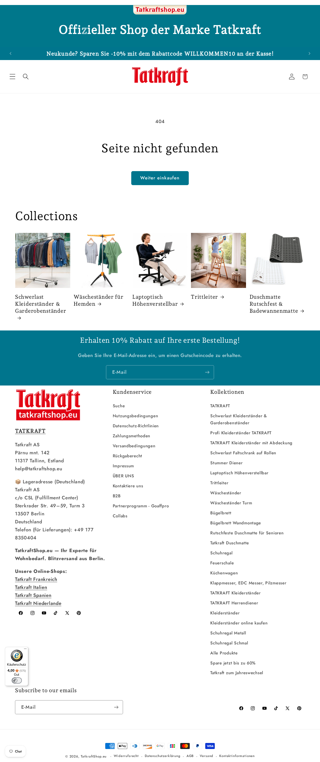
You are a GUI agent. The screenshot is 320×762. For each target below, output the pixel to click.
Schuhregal (221, 553)
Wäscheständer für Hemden (98, 300)
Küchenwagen (224, 573)
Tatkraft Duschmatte (229, 543)
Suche (119, 406)
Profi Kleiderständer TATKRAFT (241, 433)
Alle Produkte (224, 653)
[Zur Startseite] (160, 10)
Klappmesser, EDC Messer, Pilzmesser (248, 583)
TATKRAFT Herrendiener (234, 603)
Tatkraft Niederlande (38, 603)
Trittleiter (204, 297)
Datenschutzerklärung (162, 755)
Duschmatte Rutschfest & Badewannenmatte (274, 304)
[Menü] (25, 650)
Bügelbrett (220, 513)
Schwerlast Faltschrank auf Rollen (243, 453)
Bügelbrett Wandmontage (235, 523)
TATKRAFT (220, 406)
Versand (206, 755)
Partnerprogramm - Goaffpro (141, 506)
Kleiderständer (225, 613)
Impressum (123, 466)
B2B (117, 496)
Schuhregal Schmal (229, 643)
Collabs (120, 516)
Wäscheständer (225, 493)
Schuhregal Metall (228, 633)
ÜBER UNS (123, 476)
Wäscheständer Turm (231, 503)
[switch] (17, 680)
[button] (12, 76)
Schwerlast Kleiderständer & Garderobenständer (40, 304)
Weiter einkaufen (160, 178)
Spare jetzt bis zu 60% (233, 663)
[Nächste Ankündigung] (309, 53)
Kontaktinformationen (237, 755)
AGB (190, 755)
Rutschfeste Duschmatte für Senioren (247, 533)
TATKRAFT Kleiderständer (235, 593)
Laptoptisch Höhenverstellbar (155, 300)
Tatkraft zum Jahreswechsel (236, 673)
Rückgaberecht (127, 456)
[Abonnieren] (207, 372)
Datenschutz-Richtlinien (136, 426)
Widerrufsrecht (126, 755)
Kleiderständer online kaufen (239, 623)
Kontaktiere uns (128, 486)
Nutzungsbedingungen (135, 416)
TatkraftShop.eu (94, 756)
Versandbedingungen (134, 446)
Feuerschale (222, 563)
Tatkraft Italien (31, 587)
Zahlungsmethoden (131, 436)
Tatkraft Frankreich (36, 579)
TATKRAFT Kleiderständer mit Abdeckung (251, 443)
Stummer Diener (226, 463)
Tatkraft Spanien (33, 595)
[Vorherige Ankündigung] (10, 53)
